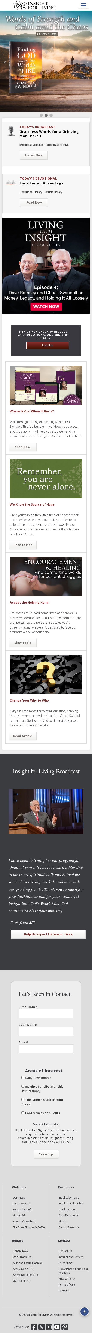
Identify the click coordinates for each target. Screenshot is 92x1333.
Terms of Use (67, 1284)
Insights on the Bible (71, 1203)
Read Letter (22, 545)
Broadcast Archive (58, 145)
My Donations (21, 1281)
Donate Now (20, 1251)
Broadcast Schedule (31, 145)
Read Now (34, 202)
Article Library (53, 192)
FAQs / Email (66, 1263)
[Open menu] (83, 5)
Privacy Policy (67, 1278)
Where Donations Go (25, 1275)
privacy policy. (60, 1142)
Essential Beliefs (22, 1209)
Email (23, 1042)
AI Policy (64, 1290)
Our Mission (20, 1197)
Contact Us (65, 1251)
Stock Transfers (22, 1257)
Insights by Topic (69, 1197)
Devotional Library (31, 192)
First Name (28, 1007)
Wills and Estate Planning (27, 1263)
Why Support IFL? (23, 1269)
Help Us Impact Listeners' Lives (48, 934)
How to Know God (24, 1221)
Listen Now (33, 155)
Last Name (28, 1025)
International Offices (71, 1257)
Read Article (22, 736)
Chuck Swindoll (22, 1203)
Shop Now (22, 447)
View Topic (22, 643)
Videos (63, 1221)
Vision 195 (19, 1215)
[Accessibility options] (84, 1311)
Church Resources (69, 1227)
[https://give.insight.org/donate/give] (46, 61)
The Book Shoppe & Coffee (29, 1227)
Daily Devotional (69, 1215)
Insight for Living (34, 5)
